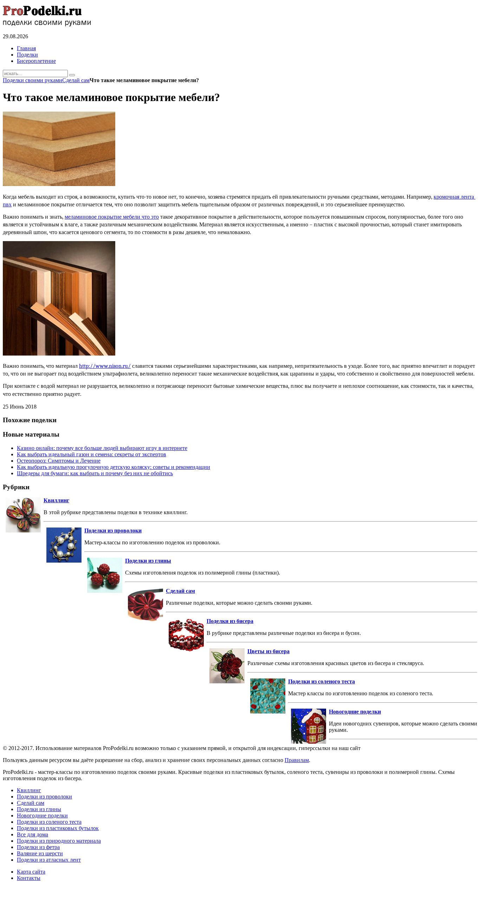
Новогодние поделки (355, 712)
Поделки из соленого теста (321, 681)
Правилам (297, 760)
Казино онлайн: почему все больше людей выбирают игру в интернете (102, 448)
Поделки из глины (148, 561)
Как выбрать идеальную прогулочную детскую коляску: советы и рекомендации (113, 467)
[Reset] (72, 75)
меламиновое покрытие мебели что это (112, 217)
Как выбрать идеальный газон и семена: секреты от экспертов (91, 454)
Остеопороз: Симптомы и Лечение (58, 461)
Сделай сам (76, 80)
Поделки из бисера (230, 621)
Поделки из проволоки (113, 530)
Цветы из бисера (268, 651)
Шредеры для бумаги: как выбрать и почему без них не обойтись (95, 473)
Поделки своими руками (32, 80)
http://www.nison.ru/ (105, 366)
